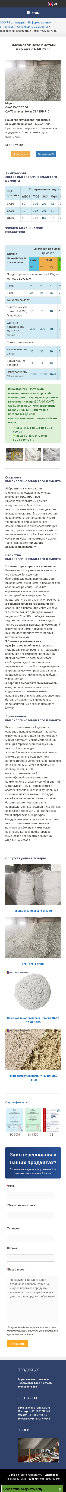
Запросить (21, 154)
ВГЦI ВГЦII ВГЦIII (33, 964)
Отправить (44, 154)
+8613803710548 (40, 1411)
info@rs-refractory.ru (38, 1407)
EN (55, 3)
